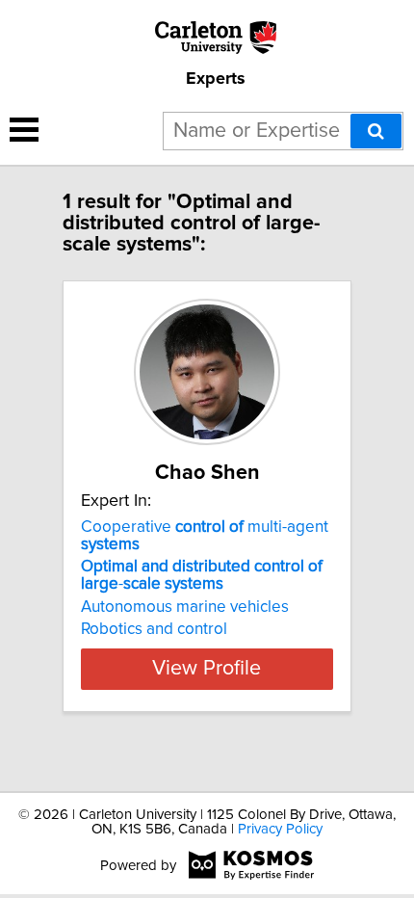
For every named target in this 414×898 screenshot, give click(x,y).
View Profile (206, 668)
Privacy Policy (280, 829)
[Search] (375, 131)
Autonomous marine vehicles (185, 607)
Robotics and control (154, 629)
